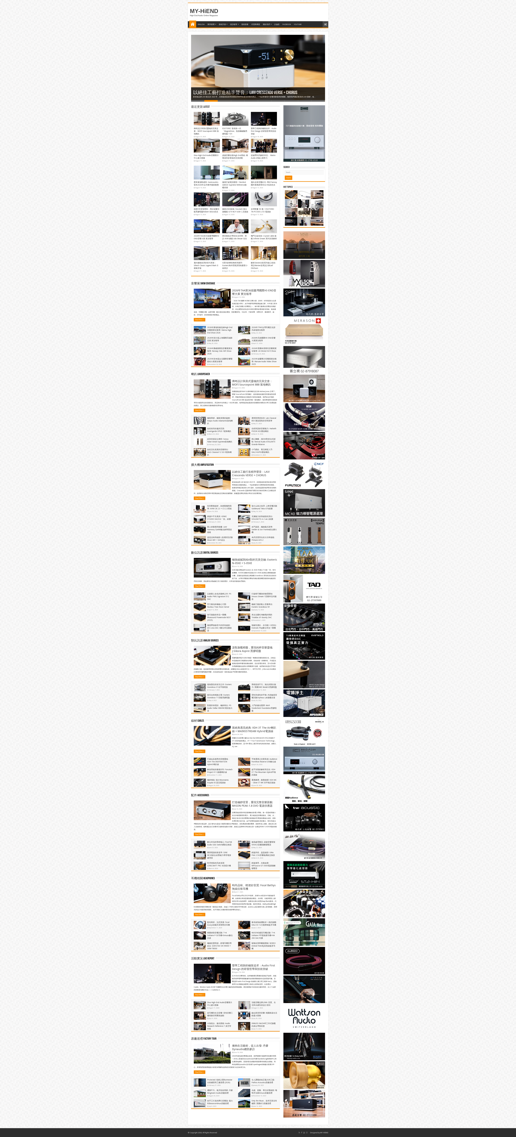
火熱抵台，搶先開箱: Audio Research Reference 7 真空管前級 (249, 93)
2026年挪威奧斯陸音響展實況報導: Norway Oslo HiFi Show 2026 (219, 351)
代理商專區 (255, 24)
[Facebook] (301, 1132)
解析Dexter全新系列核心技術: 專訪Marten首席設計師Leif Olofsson (263, 265)
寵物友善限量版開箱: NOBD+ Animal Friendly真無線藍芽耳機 (264, 946)
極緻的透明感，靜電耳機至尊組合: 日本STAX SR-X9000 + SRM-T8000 (219, 946)
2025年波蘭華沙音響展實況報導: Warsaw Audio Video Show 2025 (264, 361)
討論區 (277, 24)
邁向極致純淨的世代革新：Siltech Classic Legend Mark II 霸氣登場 (206, 265)
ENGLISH (201, 24)
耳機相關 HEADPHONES (203, 878)
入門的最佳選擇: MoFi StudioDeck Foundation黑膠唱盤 (264, 708)
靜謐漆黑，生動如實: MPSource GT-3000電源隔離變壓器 (263, 865)
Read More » (199, 320)
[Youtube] (304, 1132)
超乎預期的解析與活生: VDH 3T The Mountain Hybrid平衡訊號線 (264, 772)
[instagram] (307, 1132)
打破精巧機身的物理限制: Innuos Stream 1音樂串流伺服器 (264, 596)
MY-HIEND (324, 1133)
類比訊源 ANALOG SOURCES (205, 640)
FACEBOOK (286, 24)
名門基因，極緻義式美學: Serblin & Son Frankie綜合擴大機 (264, 529)
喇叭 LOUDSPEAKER (200, 374)
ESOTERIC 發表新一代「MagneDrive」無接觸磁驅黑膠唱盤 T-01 (234, 131)
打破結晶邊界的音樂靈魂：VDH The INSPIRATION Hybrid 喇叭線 (218, 761)
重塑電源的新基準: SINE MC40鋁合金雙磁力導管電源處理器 (219, 855)
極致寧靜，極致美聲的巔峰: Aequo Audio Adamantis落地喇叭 (220, 420)
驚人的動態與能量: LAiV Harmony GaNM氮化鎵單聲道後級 (219, 529)
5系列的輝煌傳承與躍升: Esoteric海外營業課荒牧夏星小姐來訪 (235, 265)
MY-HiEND (204, 11)
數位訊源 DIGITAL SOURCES (204, 552)
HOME (192, 24)
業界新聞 (210, 24)
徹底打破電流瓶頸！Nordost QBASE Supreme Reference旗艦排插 (234, 185)
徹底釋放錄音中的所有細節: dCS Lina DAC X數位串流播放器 (219, 628)
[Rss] (299, 1132)
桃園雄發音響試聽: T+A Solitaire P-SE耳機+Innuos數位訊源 (220, 935)
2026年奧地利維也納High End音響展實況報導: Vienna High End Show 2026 (219, 330)
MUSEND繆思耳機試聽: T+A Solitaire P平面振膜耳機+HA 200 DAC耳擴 (263, 935)
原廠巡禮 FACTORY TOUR (203, 1038)
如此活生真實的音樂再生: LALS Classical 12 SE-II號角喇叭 (219, 452)
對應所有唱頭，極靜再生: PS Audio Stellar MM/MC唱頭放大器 (219, 708)
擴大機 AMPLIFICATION (202, 465)
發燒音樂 (244, 24)
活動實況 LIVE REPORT (202, 958)
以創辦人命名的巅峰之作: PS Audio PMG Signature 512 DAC (219, 596)
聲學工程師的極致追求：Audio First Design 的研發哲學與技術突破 (263, 131)
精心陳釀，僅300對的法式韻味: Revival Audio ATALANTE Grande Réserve (263, 441)
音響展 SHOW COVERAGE (203, 283)
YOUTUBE (298, 24)
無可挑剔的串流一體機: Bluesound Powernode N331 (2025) (219, 617)
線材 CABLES (197, 720)
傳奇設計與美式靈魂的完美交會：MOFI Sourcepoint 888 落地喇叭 (206, 131)
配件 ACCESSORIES (200, 795)
